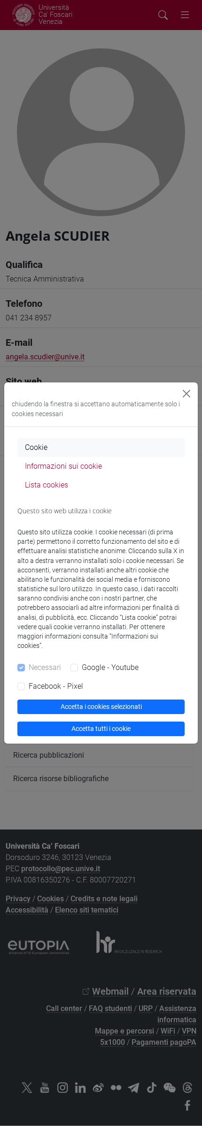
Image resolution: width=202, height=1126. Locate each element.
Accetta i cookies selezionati (101, 706)
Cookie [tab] (36, 447)
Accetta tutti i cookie (101, 728)
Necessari (45, 667)
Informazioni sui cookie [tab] (63, 466)
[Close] (186, 393)
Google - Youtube (110, 667)
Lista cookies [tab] (46, 484)
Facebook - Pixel (56, 686)
